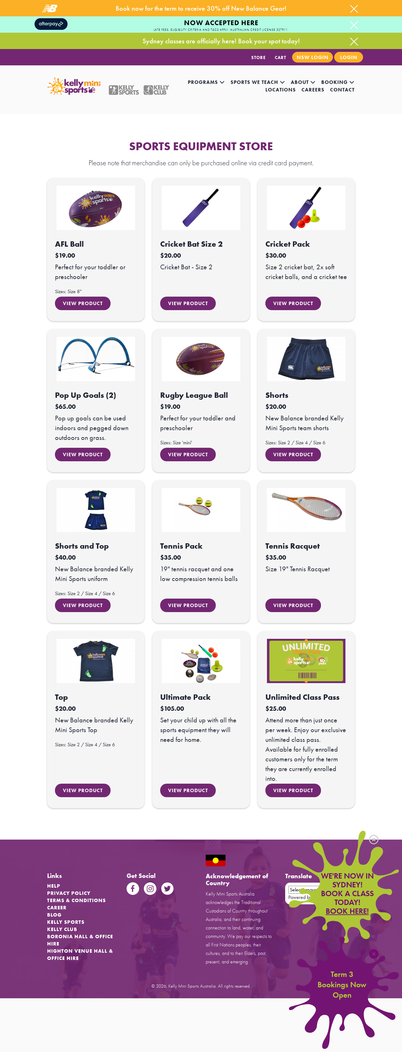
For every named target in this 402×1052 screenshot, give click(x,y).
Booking (335, 82)
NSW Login (313, 57)
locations (280, 89)
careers (313, 89)
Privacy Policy (68, 893)
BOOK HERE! (347, 911)
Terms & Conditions (76, 900)
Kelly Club (62, 929)
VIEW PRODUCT (83, 303)
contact (342, 89)
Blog (54, 915)
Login (348, 57)
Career (57, 907)
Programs (204, 82)
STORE (258, 57)
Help (53, 886)
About (300, 82)
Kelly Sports (65, 922)
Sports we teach (255, 82)
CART (280, 57)
